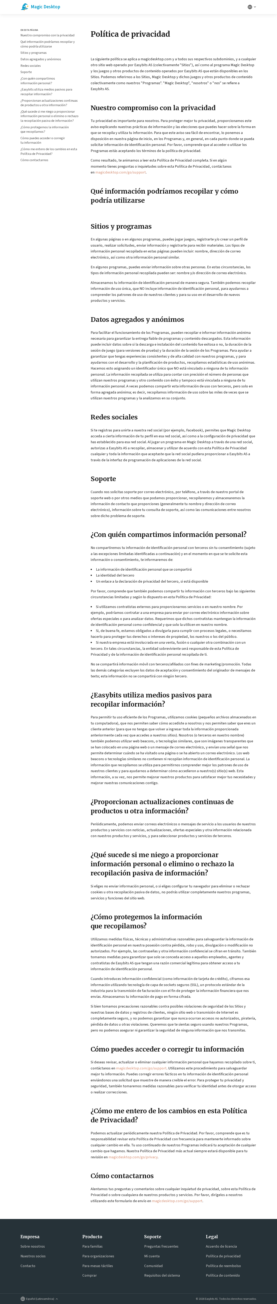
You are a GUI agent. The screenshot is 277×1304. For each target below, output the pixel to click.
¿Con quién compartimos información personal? (37, 80)
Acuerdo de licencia (221, 1246)
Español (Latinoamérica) (40, 1299)
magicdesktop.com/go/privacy (133, 1157)
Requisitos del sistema (162, 1275)
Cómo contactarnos (34, 160)
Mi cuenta (152, 1256)
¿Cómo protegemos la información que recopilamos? (44, 129)
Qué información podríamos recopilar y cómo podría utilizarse (47, 44)
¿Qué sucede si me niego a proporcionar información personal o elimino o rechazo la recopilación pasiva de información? (49, 116)
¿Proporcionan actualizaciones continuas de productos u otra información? (49, 103)
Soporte (26, 72)
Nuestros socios (33, 1256)
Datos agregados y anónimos (40, 59)
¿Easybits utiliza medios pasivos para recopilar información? (46, 91)
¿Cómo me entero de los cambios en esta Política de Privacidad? (48, 151)
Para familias (92, 1246)
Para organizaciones (98, 1256)
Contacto (27, 1265)
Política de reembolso (223, 1265)
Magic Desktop (45, 6)
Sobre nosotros (32, 1246)
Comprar (89, 1275)
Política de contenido (223, 1275)
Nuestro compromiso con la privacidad (47, 35)
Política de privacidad (223, 1256)
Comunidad (153, 1265)
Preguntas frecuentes (161, 1246)
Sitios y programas (33, 53)
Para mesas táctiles (97, 1265)
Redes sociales (30, 66)
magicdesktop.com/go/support (120, 172)
